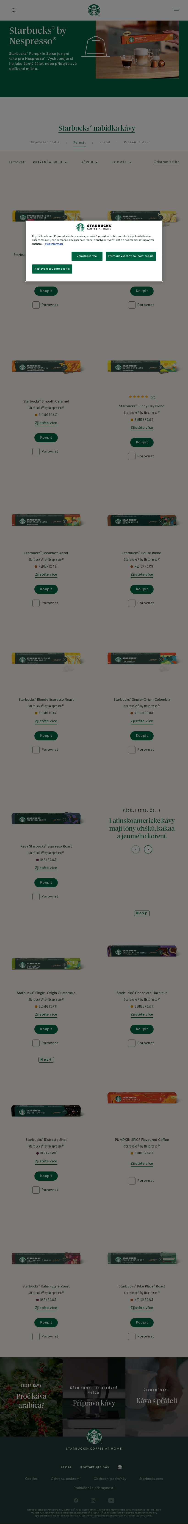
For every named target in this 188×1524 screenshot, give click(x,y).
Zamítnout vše (87, 256)
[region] (94, 251)
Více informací (54, 244)
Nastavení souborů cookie (52, 269)
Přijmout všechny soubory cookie (131, 256)
